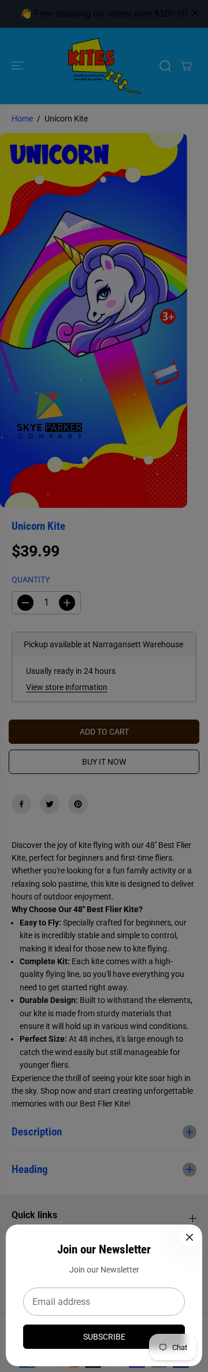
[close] (195, 12)
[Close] (189, 1237)
